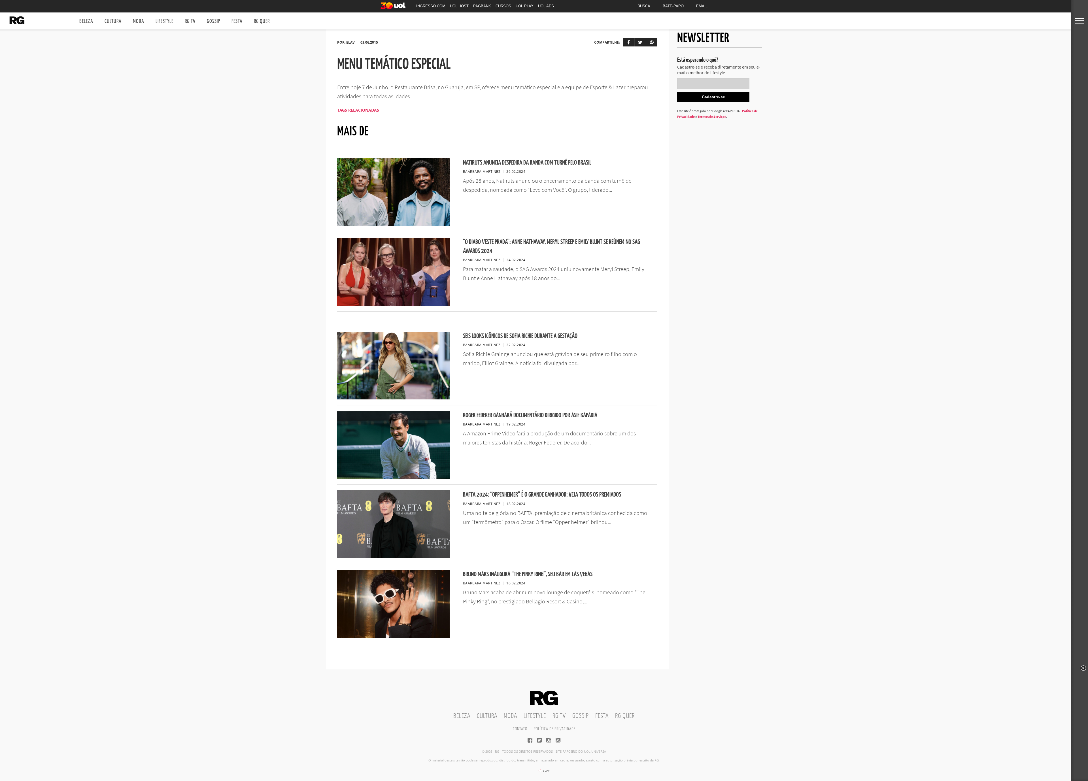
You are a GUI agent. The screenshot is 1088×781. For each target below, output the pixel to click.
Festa (237, 21)
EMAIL (701, 6)
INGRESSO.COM (430, 6)
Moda (138, 21)
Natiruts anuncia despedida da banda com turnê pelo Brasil (527, 162)
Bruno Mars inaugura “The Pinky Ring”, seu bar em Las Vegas (527, 574)
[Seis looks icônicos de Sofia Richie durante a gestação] (393, 398)
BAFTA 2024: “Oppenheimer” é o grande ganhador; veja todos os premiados (542, 494)
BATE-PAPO (673, 6)
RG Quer (262, 21)
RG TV (190, 21)
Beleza (86, 21)
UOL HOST (459, 6)
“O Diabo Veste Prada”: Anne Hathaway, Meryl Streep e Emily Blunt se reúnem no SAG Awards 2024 (551, 246)
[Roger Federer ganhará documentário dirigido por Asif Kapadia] (393, 477)
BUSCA (644, 6)
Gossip (213, 21)
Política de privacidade (554, 729)
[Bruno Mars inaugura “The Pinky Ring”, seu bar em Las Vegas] (393, 636)
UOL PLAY (525, 6)
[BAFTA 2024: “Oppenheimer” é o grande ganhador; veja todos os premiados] (393, 557)
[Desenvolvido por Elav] (544, 772)
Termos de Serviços (712, 116)
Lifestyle (164, 21)
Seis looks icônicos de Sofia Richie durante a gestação (520, 336)
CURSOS (503, 6)
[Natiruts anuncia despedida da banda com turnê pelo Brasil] (393, 224)
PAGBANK (482, 6)
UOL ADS (546, 6)
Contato (520, 729)
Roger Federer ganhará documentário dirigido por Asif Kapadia (530, 415)
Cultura (113, 21)
